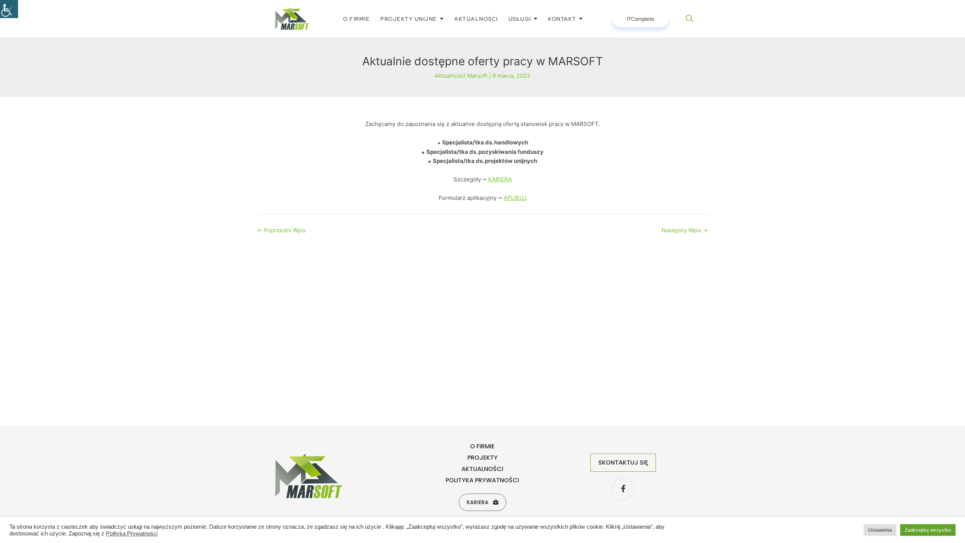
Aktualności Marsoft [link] (461, 75)
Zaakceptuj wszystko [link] (928, 530)
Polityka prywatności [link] (482, 480)
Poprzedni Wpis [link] (281, 230)
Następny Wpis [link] (685, 230)
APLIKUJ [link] (515, 197)
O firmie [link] (482, 446)
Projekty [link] (482, 457)
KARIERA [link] (500, 179)
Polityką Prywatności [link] (132, 534)
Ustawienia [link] (880, 530)
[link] (9, 9)
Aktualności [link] (482, 469)
